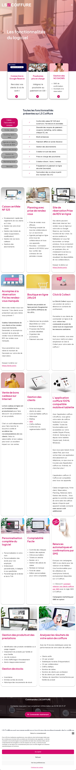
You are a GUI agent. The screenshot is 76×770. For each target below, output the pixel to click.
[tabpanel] (46, 148)
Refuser (38, 757)
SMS (31, 421)
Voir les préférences (38, 763)
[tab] (9, 122)
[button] (73, 733)
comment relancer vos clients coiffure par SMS (63, 586)
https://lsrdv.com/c (60, 267)
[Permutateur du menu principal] (72, 5)
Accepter (38, 752)
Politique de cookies (37, 767)
